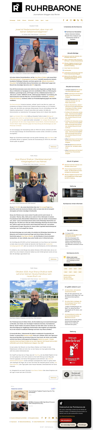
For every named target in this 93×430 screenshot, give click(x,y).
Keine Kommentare (43, 279)
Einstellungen (82, 425)
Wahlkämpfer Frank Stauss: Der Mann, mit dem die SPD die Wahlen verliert (74, 108)
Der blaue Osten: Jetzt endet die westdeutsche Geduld (73, 290)
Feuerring (37, 355)
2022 (65, 272)
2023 (80, 268)
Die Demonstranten (15, 104)
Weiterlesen (54, 146)
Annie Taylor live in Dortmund (71, 68)
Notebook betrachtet (17, 120)
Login (46, 20)
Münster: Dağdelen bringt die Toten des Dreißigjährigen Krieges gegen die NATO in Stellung (73, 64)
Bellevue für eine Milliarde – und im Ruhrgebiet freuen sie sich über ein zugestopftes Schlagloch (73, 77)
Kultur (37, 20)
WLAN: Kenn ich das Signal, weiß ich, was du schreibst (73, 235)
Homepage (12, 20)
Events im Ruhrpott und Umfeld (19, 418)
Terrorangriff (43, 207)
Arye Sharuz (50, 137)
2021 (70, 272)
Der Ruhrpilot (67, 70)
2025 (70, 268)
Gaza (51, 207)
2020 (75, 272)
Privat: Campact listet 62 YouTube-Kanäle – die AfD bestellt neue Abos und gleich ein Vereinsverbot (73, 170)
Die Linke (23, 116)
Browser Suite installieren (72, 221)
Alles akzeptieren (66, 420)
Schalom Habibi (28, 335)
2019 (80, 272)
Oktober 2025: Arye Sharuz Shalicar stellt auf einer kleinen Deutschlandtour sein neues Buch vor (34, 274)
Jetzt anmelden (73, 43)
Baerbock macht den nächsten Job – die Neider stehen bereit (73, 57)
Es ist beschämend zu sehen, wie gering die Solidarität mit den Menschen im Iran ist (73, 316)
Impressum (14, 421)
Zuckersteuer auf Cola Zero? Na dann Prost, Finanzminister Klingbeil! (73, 73)
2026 (65, 268)
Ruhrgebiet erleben (34, 418)
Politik (18, 20)
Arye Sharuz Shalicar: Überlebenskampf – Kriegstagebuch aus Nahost (34, 160)
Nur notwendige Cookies (68, 425)
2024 (75, 268)
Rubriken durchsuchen (69, 275)
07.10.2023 (17, 207)
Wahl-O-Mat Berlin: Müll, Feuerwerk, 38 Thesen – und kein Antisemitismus (73, 60)
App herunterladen (73, 218)
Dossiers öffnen (68, 277)
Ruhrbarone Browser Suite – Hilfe (55, 421)
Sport (42, 20)
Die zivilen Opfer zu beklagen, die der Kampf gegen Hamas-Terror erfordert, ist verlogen (73, 303)
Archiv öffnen (72, 265)
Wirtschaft (30, 20)
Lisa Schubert (16, 116)
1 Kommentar (42, 164)
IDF (33, 85)
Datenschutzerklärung (25, 421)
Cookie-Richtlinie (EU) (39, 421)
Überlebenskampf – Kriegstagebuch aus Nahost (23, 79)
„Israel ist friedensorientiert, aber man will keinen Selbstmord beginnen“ (34, 30)
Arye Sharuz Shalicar (41, 77)
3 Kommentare (42, 34)
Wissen (24, 20)
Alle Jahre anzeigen (68, 278)
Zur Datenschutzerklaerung (67, 416)
